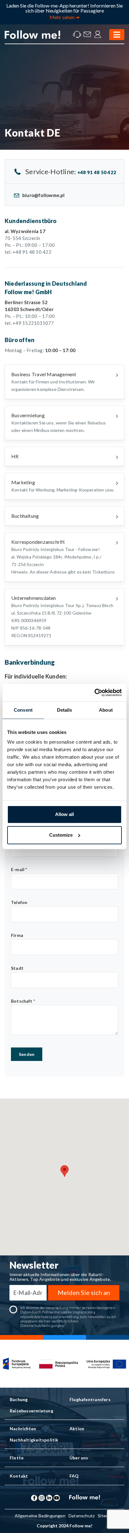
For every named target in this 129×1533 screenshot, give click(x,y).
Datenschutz (82, 1515)
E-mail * (19, 869)
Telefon (19, 902)
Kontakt (19, 1475)
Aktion (77, 1428)
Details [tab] (64, 710)
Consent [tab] (23, 710)
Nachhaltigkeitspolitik (34, 1439)
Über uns (79, 1457)
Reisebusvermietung (31, 1410)
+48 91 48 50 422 (96, 172)
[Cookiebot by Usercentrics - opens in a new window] (94, 693)
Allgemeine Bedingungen (40, 1515)
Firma (17, 935)
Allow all (64, 814)
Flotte (16, 1457)
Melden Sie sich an (84, 1292)
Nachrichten (23, 1428)
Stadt (17, 968)
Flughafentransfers (90, 1399)
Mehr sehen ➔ (64, 17)
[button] (64, 1171)
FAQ (74, 1475)
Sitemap (106, 1515)
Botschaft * (23, 1001)
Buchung (19, 1399)
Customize (61, 835)
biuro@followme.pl (43, 195)
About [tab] (106, 710)
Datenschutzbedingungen (42, 1325)
